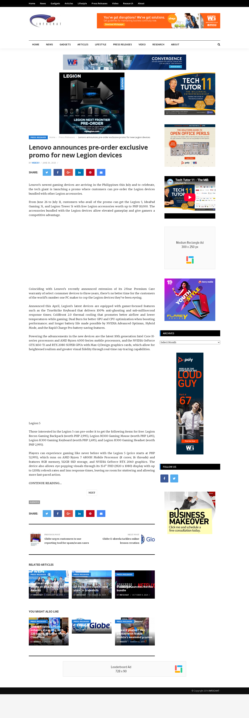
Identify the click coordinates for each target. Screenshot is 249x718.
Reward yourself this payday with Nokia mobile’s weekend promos (134, 633)
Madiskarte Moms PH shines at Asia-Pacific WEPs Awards (48, 586)
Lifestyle (82, 3)
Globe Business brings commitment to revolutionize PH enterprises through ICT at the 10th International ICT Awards (91, 616)
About (141, 3)
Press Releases (99, 3)
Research (128, 3)
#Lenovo (34, 502)
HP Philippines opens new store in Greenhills (91, 588)
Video (115, 3)
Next (91, 492)
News (43, 3)
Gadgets (55, 3)
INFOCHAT (214, 690)
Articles (69, 3)
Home (32, 3)
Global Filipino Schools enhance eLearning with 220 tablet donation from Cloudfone (47, 632)
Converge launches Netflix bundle (135, 588)
